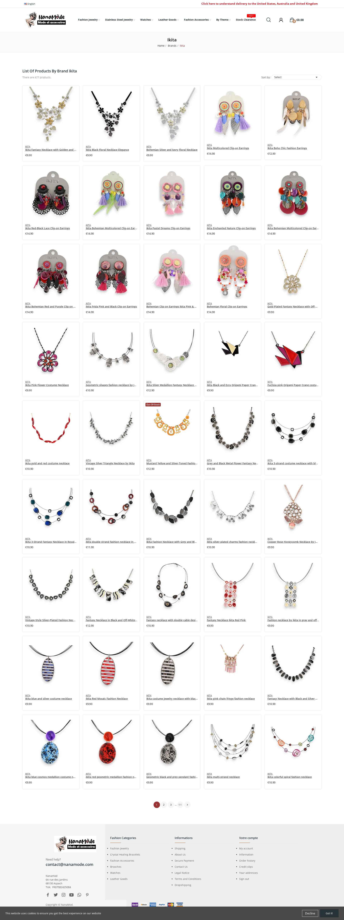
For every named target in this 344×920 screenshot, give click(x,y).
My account (246, 848)
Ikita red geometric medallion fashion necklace (111, 777)
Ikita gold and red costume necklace (47, 463)
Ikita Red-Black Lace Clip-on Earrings (47, 228)
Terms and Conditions (188, 879)
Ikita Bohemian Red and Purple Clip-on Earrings (51, 306)
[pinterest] (87, 895)
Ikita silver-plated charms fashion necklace (232, 542)
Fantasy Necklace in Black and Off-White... (111, 620)
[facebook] (48, 895)
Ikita (27, 147)
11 (180, 804)
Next (187, 804)
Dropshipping (183, 885)
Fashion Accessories (122, 860)
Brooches (115, 866)
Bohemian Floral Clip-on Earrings (227, 306)
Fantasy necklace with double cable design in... (172, 620)
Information (246, 854)
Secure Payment (184, 860)
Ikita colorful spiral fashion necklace (289, 777)
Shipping (180, 848)
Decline (310, 913)
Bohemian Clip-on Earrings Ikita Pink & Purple (172, 306)
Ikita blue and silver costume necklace (48, 698)
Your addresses (248, 872)
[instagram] (63, 895)
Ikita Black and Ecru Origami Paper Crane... (232, 385)
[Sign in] (279, 20)
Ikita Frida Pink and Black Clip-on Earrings (111, 306)
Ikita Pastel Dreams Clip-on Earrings (168, 228)
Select (296, 77)
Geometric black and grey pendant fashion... (172, 777)
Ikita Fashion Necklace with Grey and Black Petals (172, 542)
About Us (180, 854)
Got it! (329, 913)
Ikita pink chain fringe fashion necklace (231, 698)
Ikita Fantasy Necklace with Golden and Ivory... (51, 149)
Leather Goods (119, 879)
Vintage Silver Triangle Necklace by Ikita (110, 463)
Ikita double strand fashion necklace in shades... (111, 542)
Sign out (244, 879)
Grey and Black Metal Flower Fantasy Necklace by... (232, 463)
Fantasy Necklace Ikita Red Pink (226, 620)
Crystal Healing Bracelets (125, 854)
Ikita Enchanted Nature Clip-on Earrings (231, 228)
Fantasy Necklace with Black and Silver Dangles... (293, 698)
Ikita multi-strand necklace (223, 777)
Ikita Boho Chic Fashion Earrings (287, 148)
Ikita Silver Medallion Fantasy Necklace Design (172, 385)
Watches (115, 872)
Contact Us (181, 866)
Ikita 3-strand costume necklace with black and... (293, 463)
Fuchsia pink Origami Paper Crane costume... (293, 385)
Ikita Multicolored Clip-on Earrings (228, 148)
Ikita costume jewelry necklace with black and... (172, 698)
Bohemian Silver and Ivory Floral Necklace (171, 149)
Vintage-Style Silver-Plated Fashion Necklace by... (51, 620)
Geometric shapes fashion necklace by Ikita (111, 385)
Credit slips (246, 866)
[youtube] (71, 895)
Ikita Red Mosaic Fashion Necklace (107, 698)
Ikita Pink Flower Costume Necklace (47, 385)
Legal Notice (182, 872)
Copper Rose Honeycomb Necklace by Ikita (293, 542)
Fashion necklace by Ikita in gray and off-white (293, 620)
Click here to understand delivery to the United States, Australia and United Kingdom (259, 3)
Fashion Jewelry (119, 848)
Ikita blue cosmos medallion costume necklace (51, 777)
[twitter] (56, 895)
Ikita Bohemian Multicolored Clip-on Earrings (111, 228)
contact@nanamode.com (69, 864)
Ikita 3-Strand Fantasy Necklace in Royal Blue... (51, 542)
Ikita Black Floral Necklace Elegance (107, 149)
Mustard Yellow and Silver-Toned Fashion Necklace (172, 463)
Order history (247, 860)
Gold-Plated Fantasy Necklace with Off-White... (293, 306)
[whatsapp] (79, 895)
